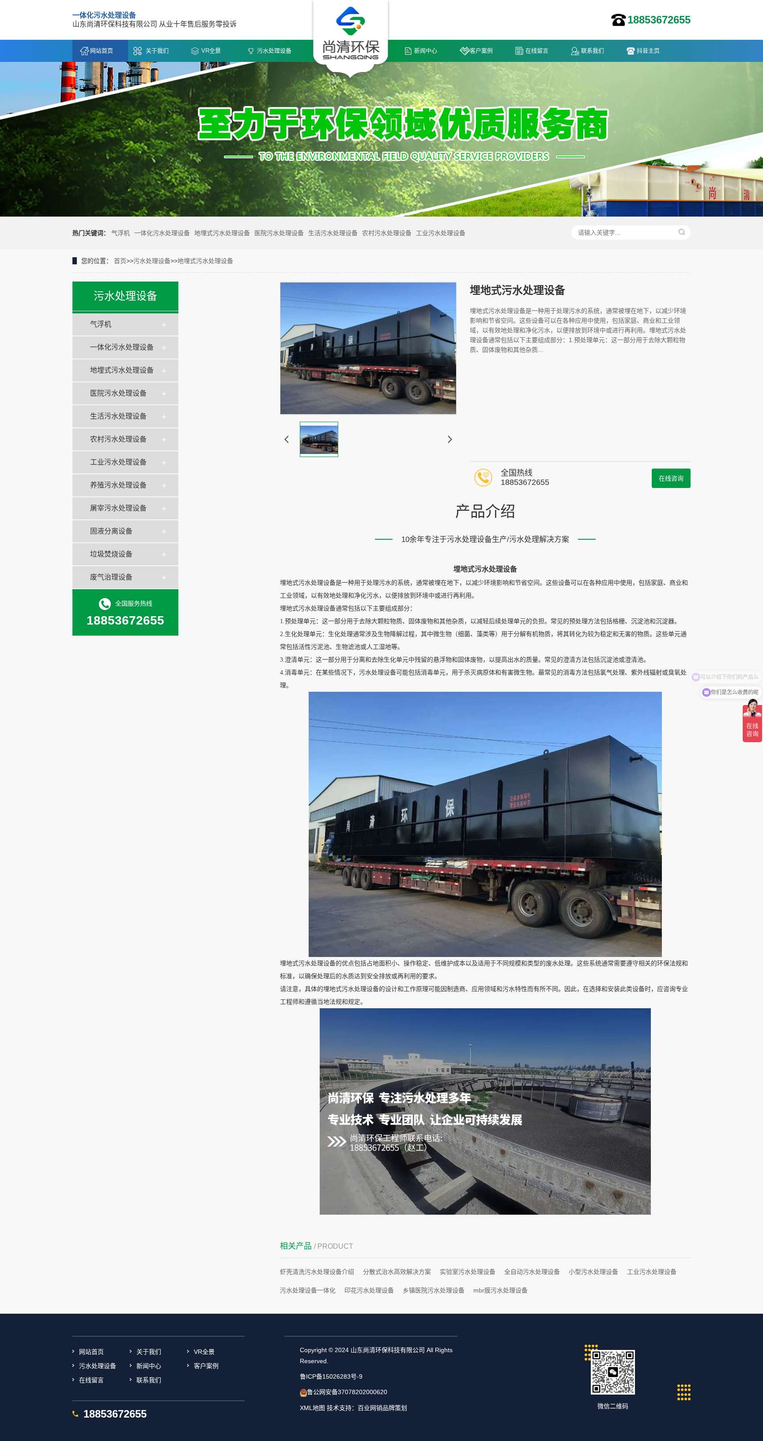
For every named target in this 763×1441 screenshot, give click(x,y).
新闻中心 (425, 50)
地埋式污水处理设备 (222, 232)
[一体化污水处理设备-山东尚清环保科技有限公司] (351, 40)
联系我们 (592, 50)
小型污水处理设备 (593, 1271)
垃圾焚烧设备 (111, 554)
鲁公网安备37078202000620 (347, 1391)
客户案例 (481, 50)
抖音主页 (648, 50)
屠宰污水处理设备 (118, 508)
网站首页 (101, 50)
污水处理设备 (274, 50)
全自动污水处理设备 (532, 1271)
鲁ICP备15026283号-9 (331, 1376)
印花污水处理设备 (369, 1290)
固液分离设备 (111, 531)
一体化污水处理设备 (162, 232)
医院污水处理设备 (279, 232)
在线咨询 (671, 478)
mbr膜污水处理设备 (500, 1290)
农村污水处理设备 (387, 232)
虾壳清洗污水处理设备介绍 (317, 1271)
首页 (120, 260)
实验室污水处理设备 (467, 1271)
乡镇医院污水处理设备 (434, 1290)
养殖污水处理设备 (118, 485)
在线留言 (536, 50)
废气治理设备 (111, 577)
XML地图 (312, 1407)
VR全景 (211, 50)
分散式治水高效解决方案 (397, 1271)
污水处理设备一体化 (308, 1290)
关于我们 (157, 50)
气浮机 (120, 232)
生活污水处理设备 (333, 232)
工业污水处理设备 (440, 232)
